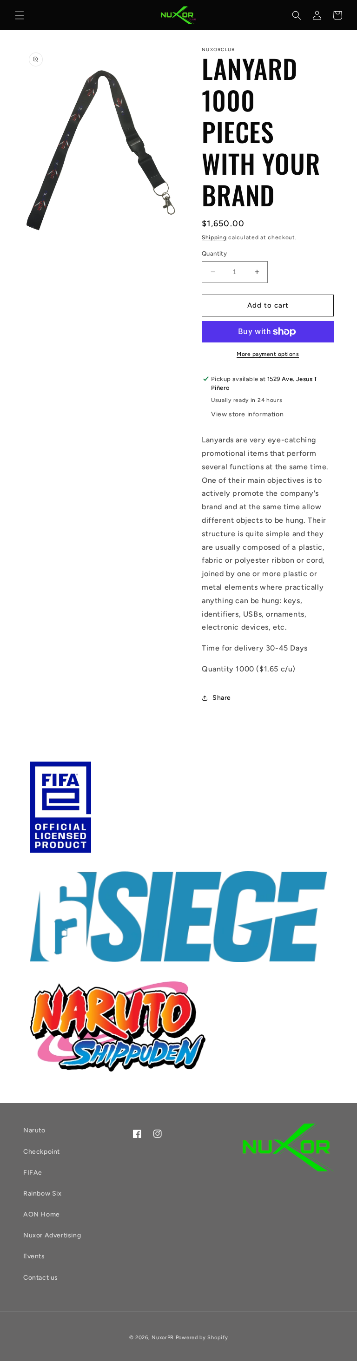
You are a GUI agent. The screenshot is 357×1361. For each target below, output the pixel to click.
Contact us (40, 1278)
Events (34, 1256)
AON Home (41, 1214)
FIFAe (32, 1173)
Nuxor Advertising (52, 1235)
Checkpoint (41, 1152)
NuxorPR (163, 1338)
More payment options (268, 354)
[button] (19, 15)
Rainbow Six (42, 1193)
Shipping (214, 237)
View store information (247, 414)
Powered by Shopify (202, 1338)
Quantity (214, 253)
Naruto (34, 1130)
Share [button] (221, 698)
